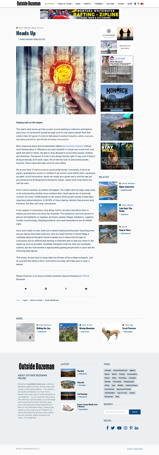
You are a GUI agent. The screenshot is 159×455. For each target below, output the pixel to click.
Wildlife (120, 385)
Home (21, 28)
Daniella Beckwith (126, 190)
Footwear (132, 378)
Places (84, 325)
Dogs (131, 325)
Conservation (132, 374)
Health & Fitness (36, 300)
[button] (25, 289)
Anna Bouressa (125, 233)
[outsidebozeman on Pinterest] (131, 428)
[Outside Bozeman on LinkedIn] (136, 428)
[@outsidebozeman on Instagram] (125, 428)
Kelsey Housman (26, 39)
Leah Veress (85, 331)
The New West (110, 393)
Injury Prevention (51, 300)
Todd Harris (124, 214)
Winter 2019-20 (39, 39)
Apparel (132, 370)
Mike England (128, 331)
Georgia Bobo (83, 409)
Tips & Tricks (122, 393)
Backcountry (47, 325)
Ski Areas (89, 325)
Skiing (34, 28)
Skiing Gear (109, 397)
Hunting (107, 381)
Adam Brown (42, 331)
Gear (113, 385)
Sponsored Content (124, 389)
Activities (27, 28)
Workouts (130, 205)
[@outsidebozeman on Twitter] (113, 428)
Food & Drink (109, 389)
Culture (127, 325)
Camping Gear (129, 381)
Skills (114, 378)
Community (117, 381)
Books (114, 374)
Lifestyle (108, 370)
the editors (82, 385)
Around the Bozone (120, 370)
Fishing (122, 374)
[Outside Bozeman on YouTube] (119, 428)
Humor (107, 378)
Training (124, 205)
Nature (107, 374)
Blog (117, 397)
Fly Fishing (122, 378)
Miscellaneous (132, 183)
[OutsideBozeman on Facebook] (108, 428)
